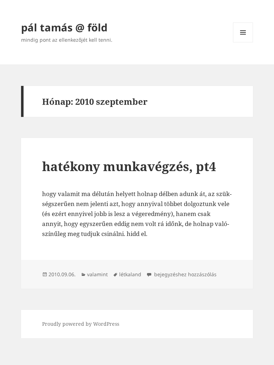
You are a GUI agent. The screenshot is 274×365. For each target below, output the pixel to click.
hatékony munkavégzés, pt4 (129, 166)
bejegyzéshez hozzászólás (185, 274)
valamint (97, 274)
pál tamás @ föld (64, 27)
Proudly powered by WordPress (80, 323)
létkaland (130, 274)
